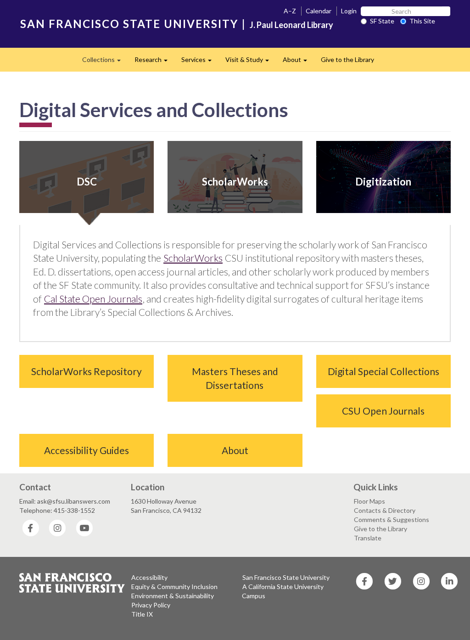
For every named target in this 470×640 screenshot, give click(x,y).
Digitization (383, 181)
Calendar (318, 11)
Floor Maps (369, 501)
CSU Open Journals (383, 410)
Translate (367, 538)
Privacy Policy (150, 605)
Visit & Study (250, 62)
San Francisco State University (286, 577)
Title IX (142, 614)
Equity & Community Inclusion (174, 586)
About (298, 62)
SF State (382, 21)
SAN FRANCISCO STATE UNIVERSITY (129, 23)
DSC (87, 181)
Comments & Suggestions (391, 519)
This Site (422, 21)
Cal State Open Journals (93, 298)
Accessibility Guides (86, 450)
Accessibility (149, 577)
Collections (105, 62)
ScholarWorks (235, 181)
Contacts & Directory (384, 510)
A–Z (290, 11)
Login (349, 11)
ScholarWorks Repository (86, 371)
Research (154, 62)
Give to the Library (347, 59)
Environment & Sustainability (172, 596)
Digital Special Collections (383, 371)
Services (199, 62)
